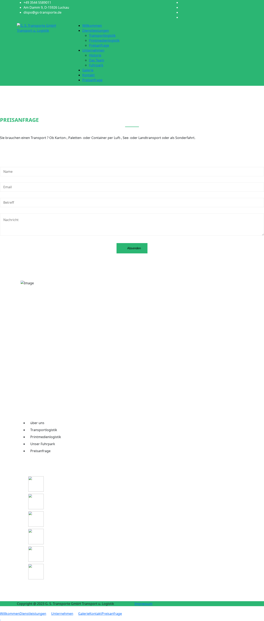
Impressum (143, 603)
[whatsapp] (181, 17)
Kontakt (88, 75)
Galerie (87, 70)
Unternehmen (93, 50)
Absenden (134, 248)
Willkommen (92, 25)
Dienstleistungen (95, 30)
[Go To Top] (0, 618)
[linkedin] (181, 12)
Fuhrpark (96, 65)
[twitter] (181, 7)
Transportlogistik (102, 35)
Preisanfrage (99, 45)
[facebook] (181, 2)
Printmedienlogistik (104, 40)
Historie (95, 55)
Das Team (96, 60)
